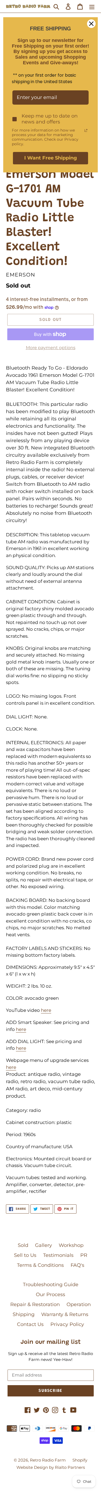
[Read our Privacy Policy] (86, 130)
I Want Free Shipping (50, 158)
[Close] (91, 23)
